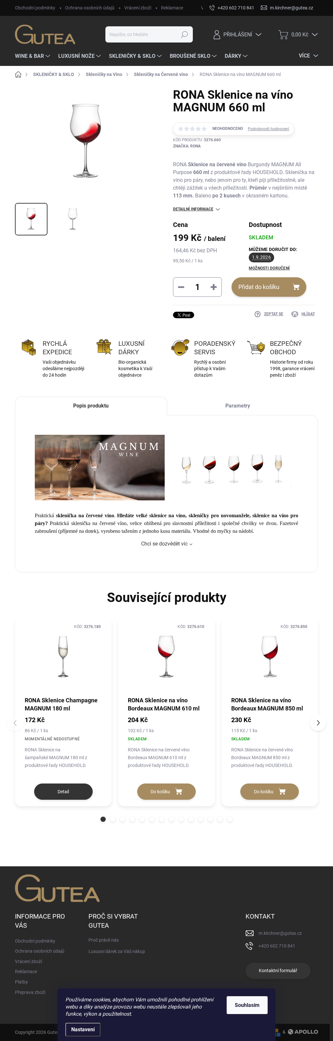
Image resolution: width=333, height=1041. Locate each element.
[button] (103, 819)
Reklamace (172, 7)
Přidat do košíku (258, 286)
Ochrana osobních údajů (89, 7)
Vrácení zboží (137, 7)
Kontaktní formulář (278, 970)
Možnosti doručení (269, 268)
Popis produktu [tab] (91, 406)
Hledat (184, 34)
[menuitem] (33, 56)
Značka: (187, 146)
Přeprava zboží (30, 992)
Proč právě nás (103, 940)
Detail (63, 791)
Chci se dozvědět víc (164, 544)
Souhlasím (247, 1005)
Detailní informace (193, 209)
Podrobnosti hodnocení (268, 129)
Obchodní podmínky (35, 7)
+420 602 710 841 (277, 945)
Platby (21, 982)
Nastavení (83, 1029)
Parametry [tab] (237, 406)
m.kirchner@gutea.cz (280, 933)
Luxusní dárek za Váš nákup (116, 951)
